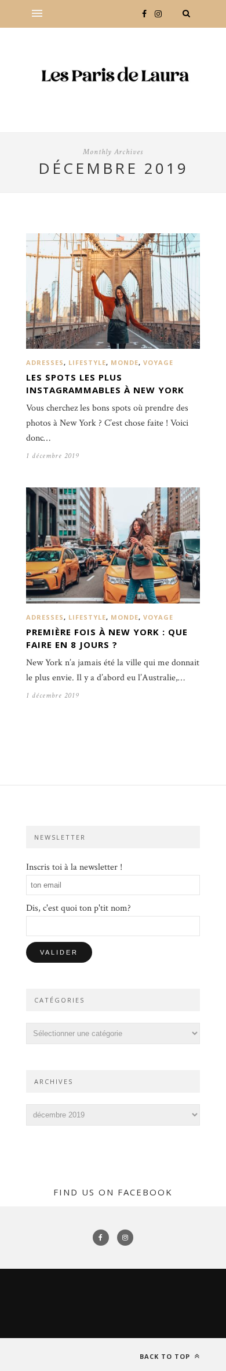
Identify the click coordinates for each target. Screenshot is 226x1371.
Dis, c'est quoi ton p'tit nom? (78, 908)
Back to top (166, 1356)
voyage (158, 362)
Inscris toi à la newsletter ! (74, 867)
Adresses (45, 362)
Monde (124, 362)
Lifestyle (87, 362)
